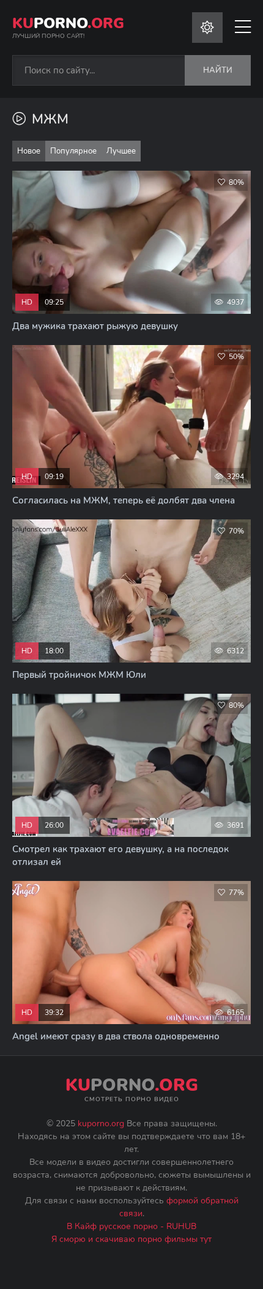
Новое (28, 151)
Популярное (73, 151)
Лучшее (121, 151)
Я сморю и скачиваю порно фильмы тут (131, 1239)
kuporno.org (101, 1123)
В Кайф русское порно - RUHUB (131, 1226)
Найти (217, 70)
